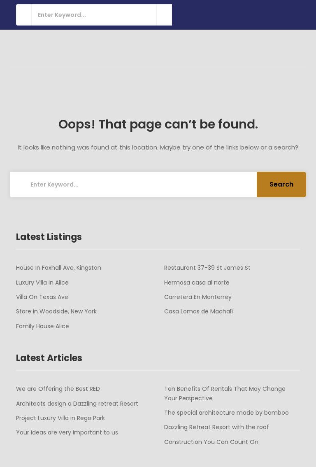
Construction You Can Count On (211, 442)
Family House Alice (42, 326)
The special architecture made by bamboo (226, 413)
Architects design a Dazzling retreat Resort (77, 403)
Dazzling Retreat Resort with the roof (216, 427)
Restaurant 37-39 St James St (207, 268)
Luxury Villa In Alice (42, 282)
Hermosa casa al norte (197, 282)
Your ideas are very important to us (67, 432)
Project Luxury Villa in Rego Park (60, 418)
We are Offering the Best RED (58, 389)
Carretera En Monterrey (198, 297)
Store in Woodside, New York (56, 311)
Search (281, 184)
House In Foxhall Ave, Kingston (58, 268)
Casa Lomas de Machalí (198, 311)
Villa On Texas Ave (42, 297)
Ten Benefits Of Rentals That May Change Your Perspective (225, 393)
